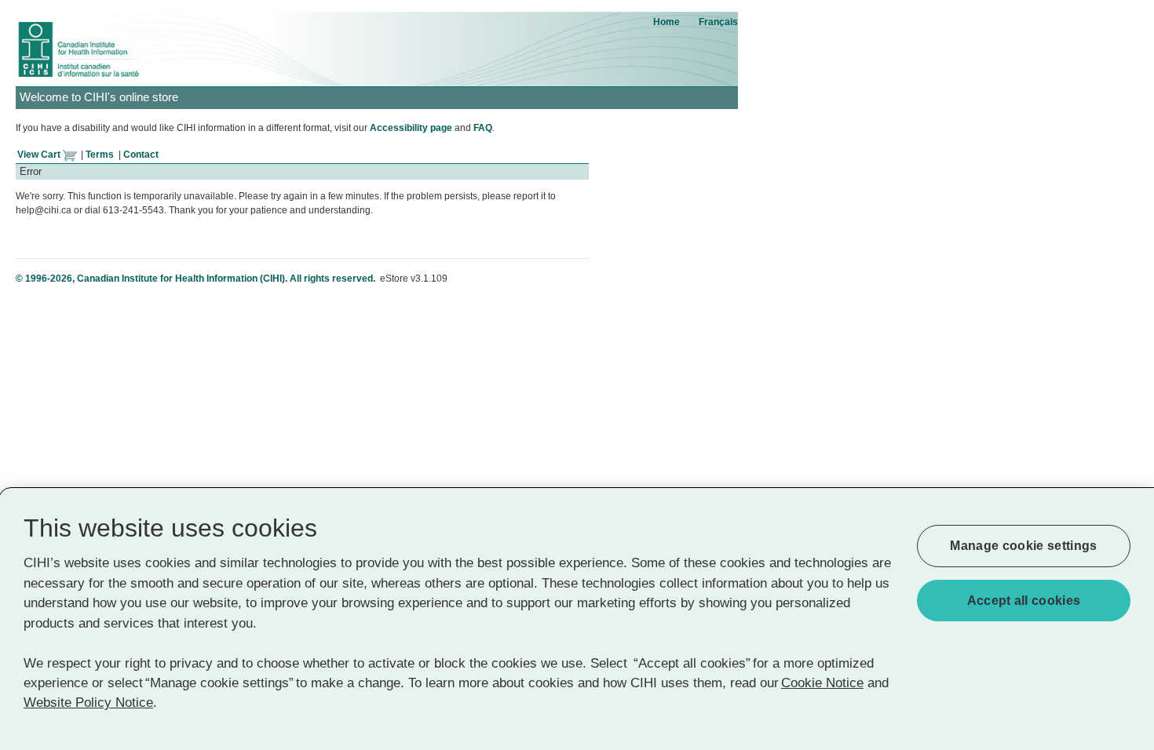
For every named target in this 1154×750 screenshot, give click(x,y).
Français (718, 21)
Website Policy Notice (88, 703)
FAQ (482, 127)
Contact (141, 154)
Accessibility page (411, 127)
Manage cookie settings (1023, 545)
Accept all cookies (1024, 600)
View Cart (40, 154)
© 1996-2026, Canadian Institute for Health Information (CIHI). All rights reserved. (197, 278)
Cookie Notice (822, 682)
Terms (100, 154)
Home (666, 21)
